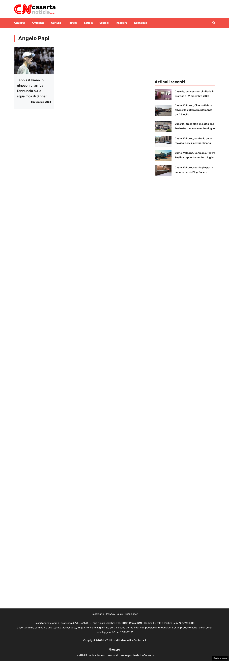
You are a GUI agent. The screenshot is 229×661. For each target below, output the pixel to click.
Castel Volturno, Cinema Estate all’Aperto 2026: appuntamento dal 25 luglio (193, 110)
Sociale (104, 22)
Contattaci (139, 640)
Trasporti (121, 22)
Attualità (19, 22)
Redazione (98, 614)
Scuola (88, 22)
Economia (140, 22)
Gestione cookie (220, 658)
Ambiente (38, 22)
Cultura (56, 22)
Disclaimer (131, 614)
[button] (213, 23)
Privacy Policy (114, 614)
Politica (72, 22)
